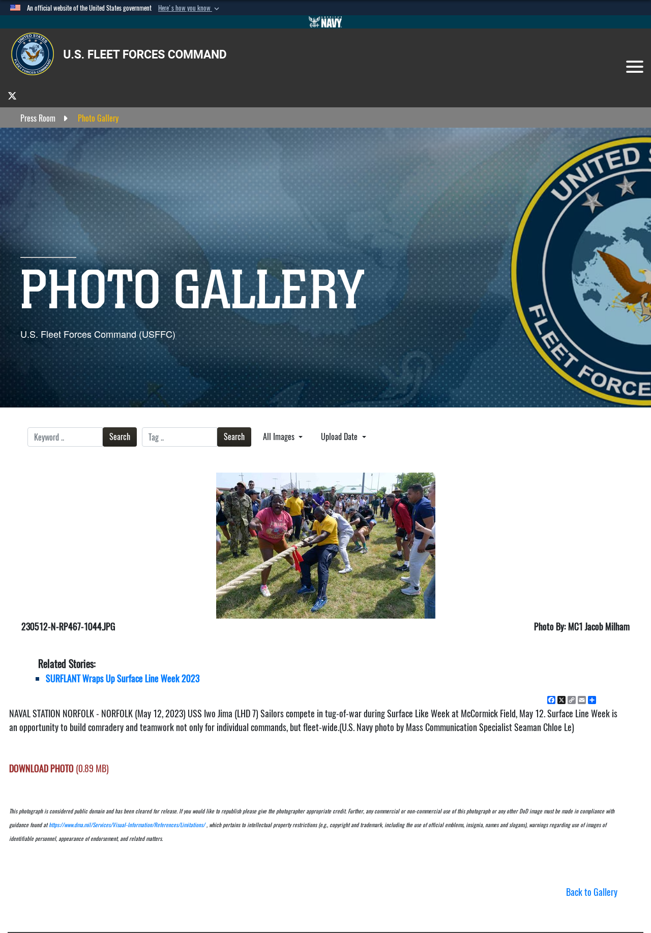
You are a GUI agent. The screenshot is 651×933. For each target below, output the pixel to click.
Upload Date (340, 436)
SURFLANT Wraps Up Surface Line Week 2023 (122, 678)
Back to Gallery (591, 892)
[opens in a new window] (12, 95)
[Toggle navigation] (634, 66)
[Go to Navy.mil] (325, 21)
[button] (189, 8)
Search (119, 436)
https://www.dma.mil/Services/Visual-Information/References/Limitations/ (127, 825)
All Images (280, 436)
